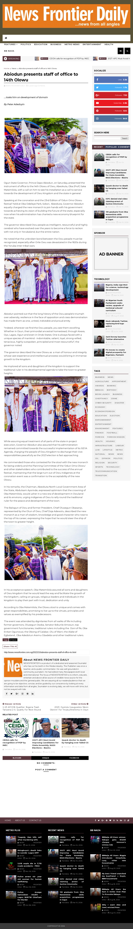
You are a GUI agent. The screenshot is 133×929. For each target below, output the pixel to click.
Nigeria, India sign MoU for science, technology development (117, 287)
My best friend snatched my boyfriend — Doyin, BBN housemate (114, 876)
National (100, 454)
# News (13, 640)
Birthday (112, 390)
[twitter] (98, 820)
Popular (111, 147)
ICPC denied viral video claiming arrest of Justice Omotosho (117, 201)
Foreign (99, 437)
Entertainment (92, 44)
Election (115, 416)
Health (109, 44)
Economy (100, 407)
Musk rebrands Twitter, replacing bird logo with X (117, 323)
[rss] (117, 820)
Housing (110, 441)
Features (10, 44)
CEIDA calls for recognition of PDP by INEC (45, 58)
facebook (74, 758)
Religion (100, 463)
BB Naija (9, 51)
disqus (45, 758)
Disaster (119, 403)
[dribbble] (113, 820)
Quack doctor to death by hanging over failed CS (75, 741)
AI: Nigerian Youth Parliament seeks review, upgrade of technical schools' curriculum (115, 305)
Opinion (106, 458)
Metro (119, 450)
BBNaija (99, 390)
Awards (99, 386)
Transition (101, 475)
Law (97, 450)
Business (56, 44)
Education (40, 44)
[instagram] (124, 820)
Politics (26, 44)
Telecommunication (106, 471)
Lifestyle (108, 450)
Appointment (119, 381)
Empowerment (103, 420)
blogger (17, 758)
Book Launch (102, 394)
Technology (113, 467)
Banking (111, 386)
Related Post (10, 714)
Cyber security (103, 403)
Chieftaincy (101, 398)
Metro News (72, 44)
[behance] (121, 820)
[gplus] (103, 820)
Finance (99, 433)
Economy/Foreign (105, 411)
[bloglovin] (110, 820)
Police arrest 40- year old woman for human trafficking (30, 879)
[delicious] (128, 820)
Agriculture (102, 381)
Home (6, 68)
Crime (114, 398)
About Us (20, 820)
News (79, 58)
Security (112, 463)
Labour (120, 445)
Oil (97, 458)
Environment (102, 428)
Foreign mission (116, 437)
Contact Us (35, 820)
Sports (99, 467)
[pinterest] (106, 820)
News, (42, 86)
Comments (124, 147)
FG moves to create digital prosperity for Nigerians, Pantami (116, 352)
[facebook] (95, 820)
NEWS (120, 454)
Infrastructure (103, 445)
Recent (98, 147)
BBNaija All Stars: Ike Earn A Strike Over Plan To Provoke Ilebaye (114, 891)
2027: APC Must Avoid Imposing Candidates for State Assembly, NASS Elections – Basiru (45, 744)
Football (112, 433)
